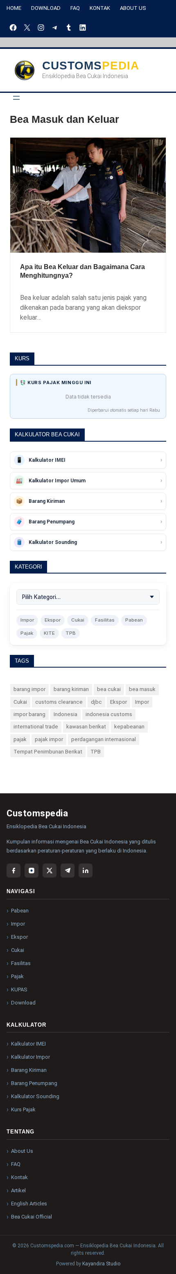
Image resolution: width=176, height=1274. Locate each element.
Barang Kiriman (29, 1070)
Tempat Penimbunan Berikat (48, 752)
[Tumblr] (68, 27)
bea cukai (109, 689)
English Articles (29, 1203)
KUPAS (19, 989)
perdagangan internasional (103, 739)
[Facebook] (13, 27)
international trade (36, 726)
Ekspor (53, 620)
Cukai (77, 620)
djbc (96, 702)
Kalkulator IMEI (28, 1044)
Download (46, 8)
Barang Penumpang (34, 1083)
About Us (133, 8)
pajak (20, 739)
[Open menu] (16, 98)
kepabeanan (129, 726)
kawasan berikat (86, 726)
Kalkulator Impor (30, 1057)
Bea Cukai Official (31, 1217)
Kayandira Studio (101, 1264)
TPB (70, 633)
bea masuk (142, 689)
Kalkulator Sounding (35, 1096)
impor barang (29, 714)
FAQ (75, 8)
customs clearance (59, 702)
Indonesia (65, 714)
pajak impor (49, 739)
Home (14, 8)
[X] (27, 27)
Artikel (18, 1190)
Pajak (26, 633)
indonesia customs (109, 714)
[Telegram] (54, 27)
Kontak (100, 8)
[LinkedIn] (82, 27)
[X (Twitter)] (49, 871)
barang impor (29, 689)
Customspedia (90, 65)
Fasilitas (105, 620)
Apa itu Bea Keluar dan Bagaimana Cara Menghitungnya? (82, 271)
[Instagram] (40, 27)
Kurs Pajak (23, 1109)
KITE (49, 633)
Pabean (134, 620)
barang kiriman (71, 689)
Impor (27, 620)
